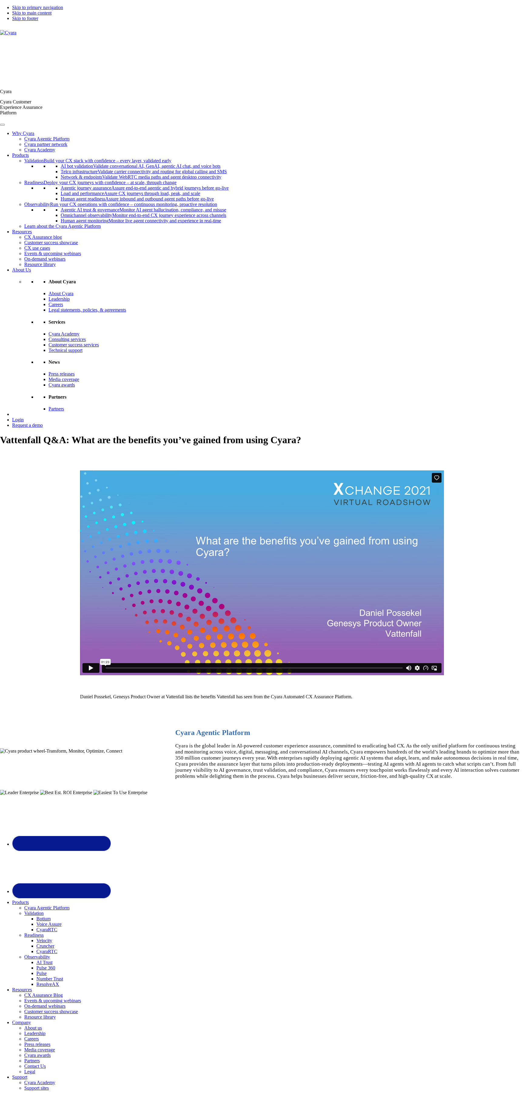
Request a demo (27, 425)
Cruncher (45, 946)
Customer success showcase (51, 242)
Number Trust (49, 978)
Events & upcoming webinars (52, 253)
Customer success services (74, 344)
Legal (29, 1071)
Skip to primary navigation (37, 7)
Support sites (36, 1088)
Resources (22, 231)
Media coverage (64, 379)
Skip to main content (32, 12)
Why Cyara (23, 133)
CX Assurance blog (43, 237)
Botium (43, 918)
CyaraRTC (46, 929)
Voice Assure (49, 924)
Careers (56, 304)
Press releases (62, 373)
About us (33, 1027)
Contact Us (35, 1066)
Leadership (59, 299)
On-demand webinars (45, 258)
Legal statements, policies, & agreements (87, 309)
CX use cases (37, 248)
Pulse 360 (45, 967)
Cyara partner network (45, 144)
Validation (34, 913)
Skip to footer (25, 18)
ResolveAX (47, 984)
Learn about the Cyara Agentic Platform (62, 226)
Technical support (65, 350)
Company (21, 1022)
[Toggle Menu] (2, 125)
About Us (21, 269)
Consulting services (67, 339)
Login (18, 419)
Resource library (40, 264)
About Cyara (61, 293)
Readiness (34, 935)
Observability (37, 956)
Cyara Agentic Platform (46, 138)
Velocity (44, 940)
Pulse (41, 973)
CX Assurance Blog (43, 995)
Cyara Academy (39, 149)
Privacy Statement (331, 1098)
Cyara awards (62, 384)
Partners (56, 408)
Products (20, 155)
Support (19, 1077)
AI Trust (44, 962)
